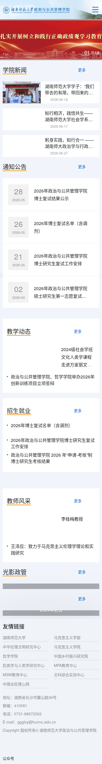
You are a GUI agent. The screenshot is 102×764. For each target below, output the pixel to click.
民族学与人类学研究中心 (24, 665)
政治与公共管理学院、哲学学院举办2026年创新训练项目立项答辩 (53, 380)
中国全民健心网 (16, 684)
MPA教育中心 (65, 665)
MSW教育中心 (15, 674)
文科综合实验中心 (69, 674)
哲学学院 (10, 656)
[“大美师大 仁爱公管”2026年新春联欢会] (51, 586)
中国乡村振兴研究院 (71, 656)
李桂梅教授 (72, 519)
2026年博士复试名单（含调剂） (42, 425)
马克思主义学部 (67, 637)
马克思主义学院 (67, 646)
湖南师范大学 (14, 637)
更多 (82, 69)
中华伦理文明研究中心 (22, 646)
